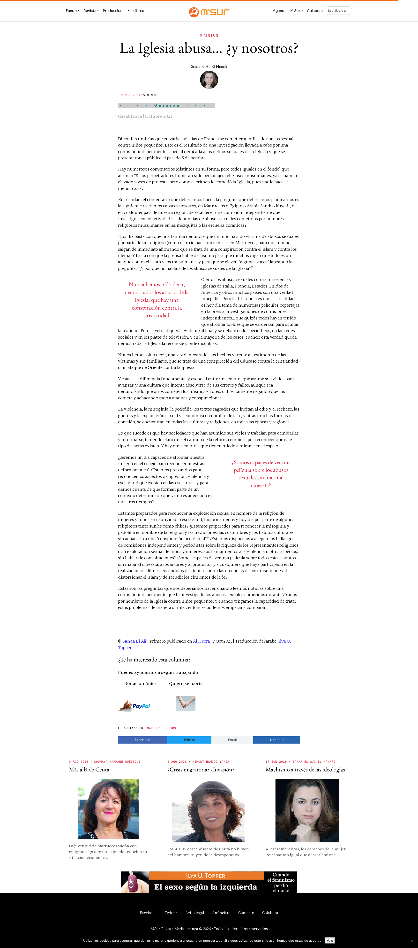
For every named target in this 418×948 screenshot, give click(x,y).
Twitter (189, 740)
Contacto (246, 912)
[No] (412, 941)
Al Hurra (201, 641)
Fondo (71, 10)
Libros (138, 10)
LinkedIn (277, 740)
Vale (330, 940)
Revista (89, 10)
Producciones (115, 10)
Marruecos (155, 728)
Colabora (315, 10)
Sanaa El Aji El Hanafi (209, 66)
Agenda (279, 10)
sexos (171, 728)
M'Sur (295, 10)
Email (232, 740)
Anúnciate (221, 912)
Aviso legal (194, 912)
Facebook (143, 740)
